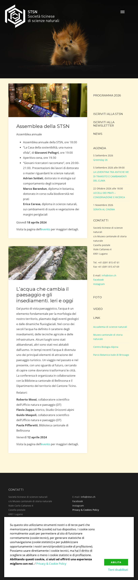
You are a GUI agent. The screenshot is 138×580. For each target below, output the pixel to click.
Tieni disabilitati (118, 570)
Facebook (98, 279)
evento (45, 229)
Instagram (99, 284)
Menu (122, 12)
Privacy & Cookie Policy (51, 564)
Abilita (116, 562)
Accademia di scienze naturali (110, 326)
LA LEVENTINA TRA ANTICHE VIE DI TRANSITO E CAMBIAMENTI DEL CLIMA (111, 176)
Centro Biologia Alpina (105, 346)
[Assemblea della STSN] (47, 100)
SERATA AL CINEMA (104, 209)
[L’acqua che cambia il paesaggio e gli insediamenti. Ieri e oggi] (47, 263)
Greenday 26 (100, 159)
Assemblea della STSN (43, 126)
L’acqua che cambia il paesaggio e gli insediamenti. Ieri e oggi (44, 294)
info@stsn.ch (109, 275)
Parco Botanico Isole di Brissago (111, 354)
